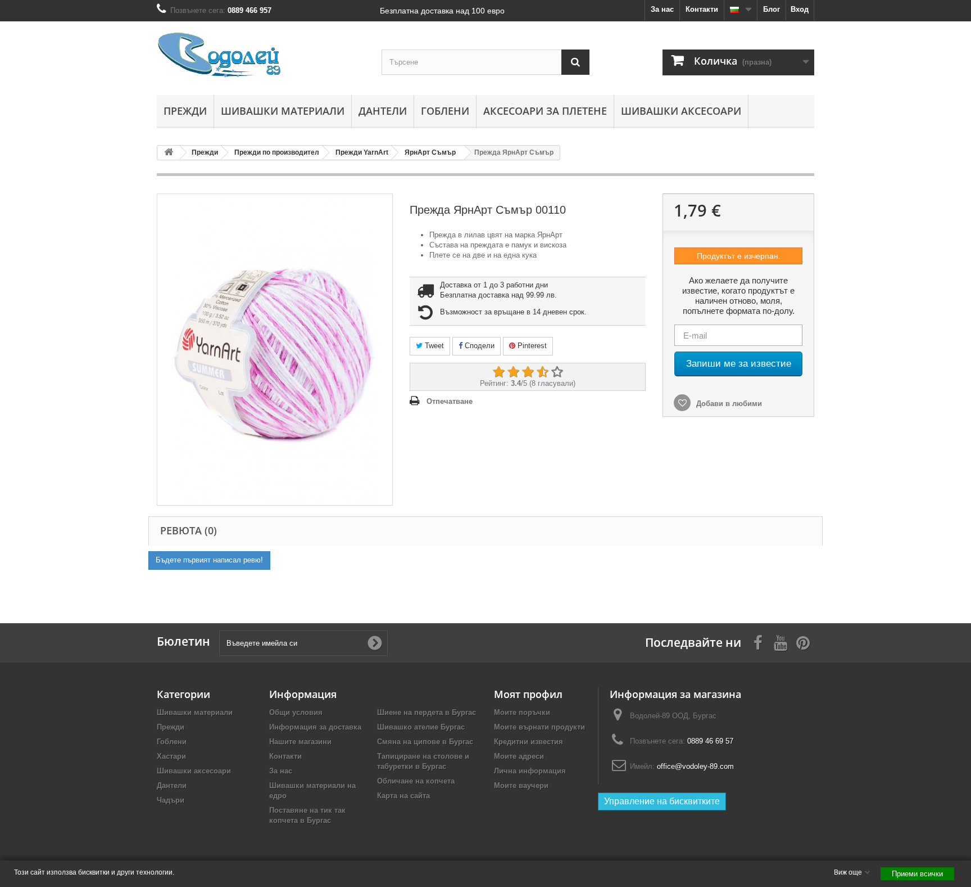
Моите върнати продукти (539, 727)
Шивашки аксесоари (681, 111)
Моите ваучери (521, 785)
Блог (771, 9)
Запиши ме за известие (738, 363)
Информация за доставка (315, 727)
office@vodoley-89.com (695, 766)
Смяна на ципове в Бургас (425, 741)
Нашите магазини (300, 741)
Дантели (383, 111)
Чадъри (170, 800)
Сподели (478, 345)
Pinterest (531, 345)
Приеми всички (917, 874)
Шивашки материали (282, 111)
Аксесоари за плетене (545, 111)
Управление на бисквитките (662, 801)
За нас (662, 9)
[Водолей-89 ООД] (261, 55)
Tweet (433, 345)
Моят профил (528, 694)
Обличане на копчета (416, 781)
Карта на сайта (403, 795)
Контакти (702, 9)
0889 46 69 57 (710, 741)
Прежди (185, 111)
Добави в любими (728, 403)
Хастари (171, 756)
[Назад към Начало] (168, 153)
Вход (800, 9)
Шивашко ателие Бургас (421, 727)
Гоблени (445, 111)
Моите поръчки (522, 712)
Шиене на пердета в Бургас (426, 712)
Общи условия (296, 712)
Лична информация (530, 771)
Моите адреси (519, 756)
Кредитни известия (528, 741)
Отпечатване (449, 401)
